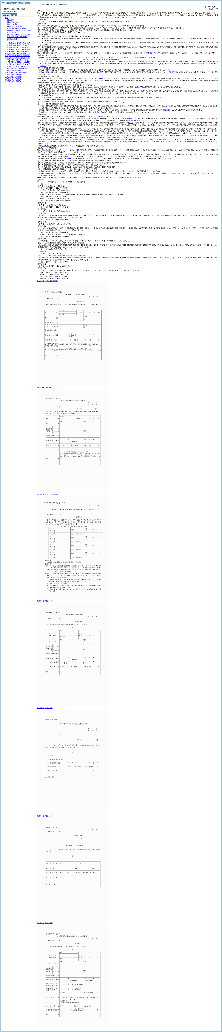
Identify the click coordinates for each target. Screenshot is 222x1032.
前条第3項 (102, 78)
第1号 (137, 87)
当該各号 (99, 116)
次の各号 (66, 116)
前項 (47, 72)
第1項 (48, 110)
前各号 (62, 135)
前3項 (48, 171)
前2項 (48, 70)
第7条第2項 (173, 72)
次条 (50, 21)
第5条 (51, 108)
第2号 (144, 87)
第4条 (70, 21)
